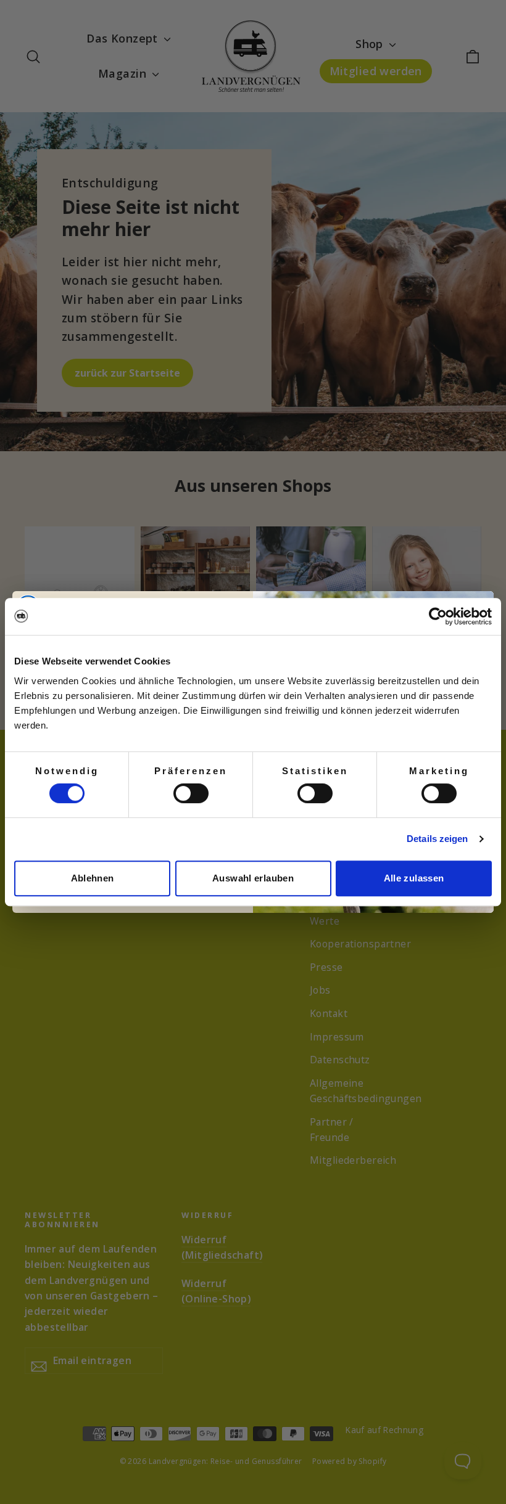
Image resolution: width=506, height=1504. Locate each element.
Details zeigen (437, 838)
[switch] (191, 793)
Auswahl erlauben (253, 878)
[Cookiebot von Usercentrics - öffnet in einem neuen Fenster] (438, 616)
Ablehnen (92, 878)
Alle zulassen (414, 878)
